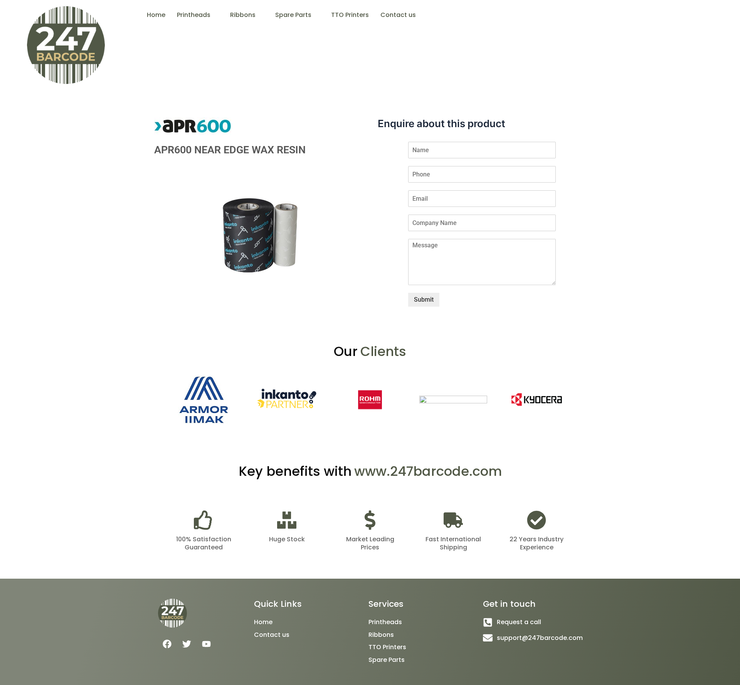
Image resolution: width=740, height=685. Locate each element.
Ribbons (243, 14)
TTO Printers (350, 14)
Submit (424, 299)
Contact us (398, 14)
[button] (197, 15)
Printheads (193, 14)
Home (156, 14)
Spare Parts (293, 14)
